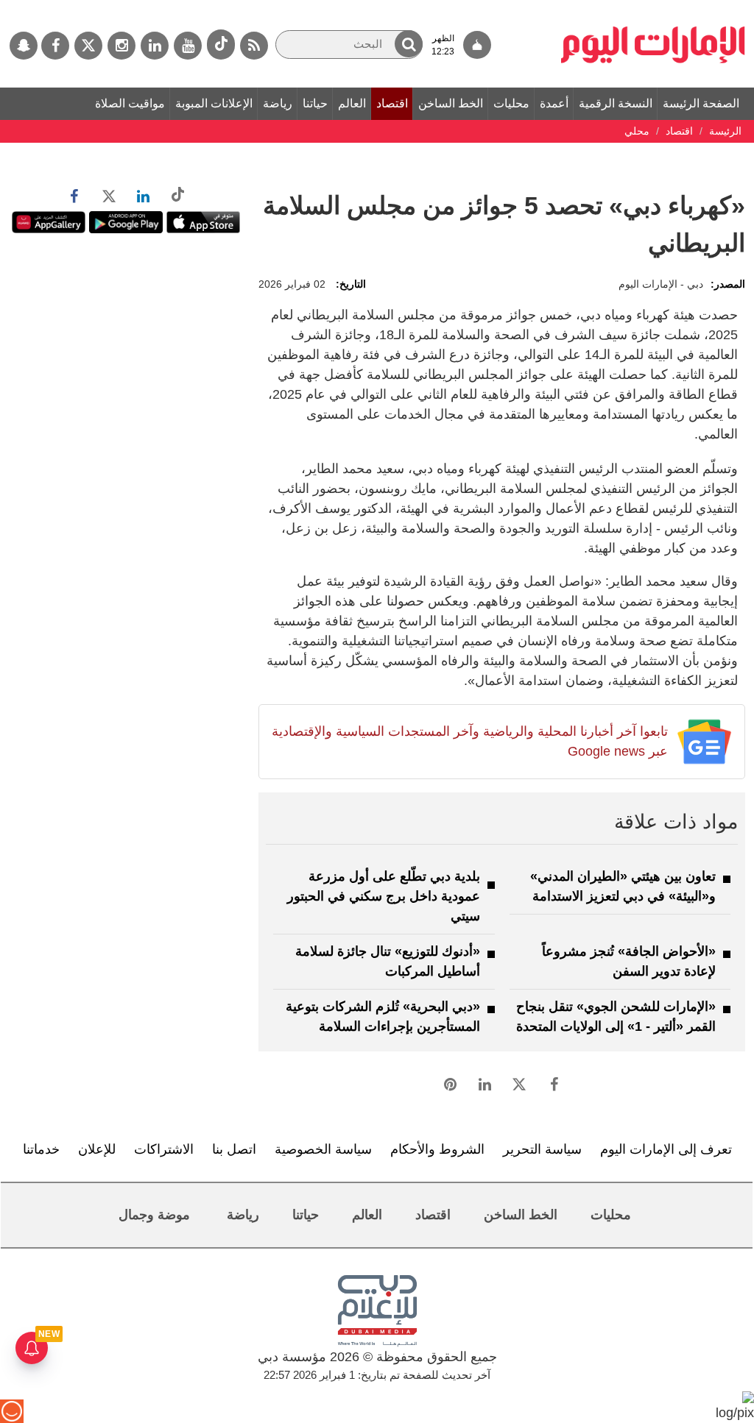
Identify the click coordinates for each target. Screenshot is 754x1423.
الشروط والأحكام (437, 1149)
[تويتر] (88, 46)
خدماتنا (41, 1149)
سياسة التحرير (542, 1149)
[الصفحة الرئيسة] (653, 7)
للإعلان (97, 1149)
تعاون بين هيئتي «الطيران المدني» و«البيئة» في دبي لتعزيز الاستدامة (623, 886)
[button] (409, 43)
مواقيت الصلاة (130, 103)
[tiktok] (221, 44)
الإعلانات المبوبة (214, 103)
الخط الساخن (450, 103)
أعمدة (554, 103)
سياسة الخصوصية (323, 1149)
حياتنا (315, 103)
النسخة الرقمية (615, 103)
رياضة (277, 103)
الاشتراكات (164, 1149)
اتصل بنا (234, 1149)
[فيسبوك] (55, 46)
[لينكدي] (155, 46)
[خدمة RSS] (254, 46)
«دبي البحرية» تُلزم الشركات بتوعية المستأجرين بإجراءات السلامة (383, 1016)
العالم (352, 103)
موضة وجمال (154, 1214)
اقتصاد (392, 103)
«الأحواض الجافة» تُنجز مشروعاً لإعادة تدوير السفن (629, 961)
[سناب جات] (24, 46)
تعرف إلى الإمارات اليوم (666, 1149)
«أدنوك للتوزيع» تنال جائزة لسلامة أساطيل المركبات (387, 961)
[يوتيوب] (188, 46)
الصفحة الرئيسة (701, 103)
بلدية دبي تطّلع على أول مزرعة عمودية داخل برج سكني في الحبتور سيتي (383, 896)
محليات (511, 103)
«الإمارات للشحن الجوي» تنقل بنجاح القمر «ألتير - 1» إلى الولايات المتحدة (616, 1016)
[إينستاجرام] (121, 46)
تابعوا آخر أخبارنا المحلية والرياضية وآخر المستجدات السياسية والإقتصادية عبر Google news (469, 741)
